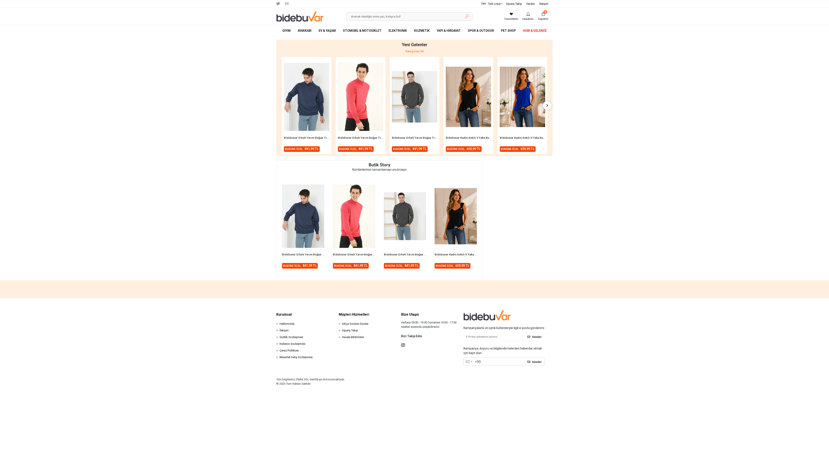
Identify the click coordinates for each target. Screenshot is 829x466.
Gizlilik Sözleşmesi (291, 337)
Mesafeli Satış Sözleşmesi (296, 357)
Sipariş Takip (514, 3)
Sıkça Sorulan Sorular (355, 323)
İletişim (543, 3)
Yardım (530, 3)
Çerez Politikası (289, 350)
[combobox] (469, 361)
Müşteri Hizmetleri (354, 314)
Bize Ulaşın (410, 314)
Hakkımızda (287, 323)
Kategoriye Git (414, 51)
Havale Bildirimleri (353, 337)
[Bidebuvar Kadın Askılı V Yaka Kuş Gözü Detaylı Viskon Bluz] (468, 97)
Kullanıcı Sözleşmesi (292, 343)
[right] (547, 105)
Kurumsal (284, 314)
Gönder (537, 336)
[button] (543, 16)
